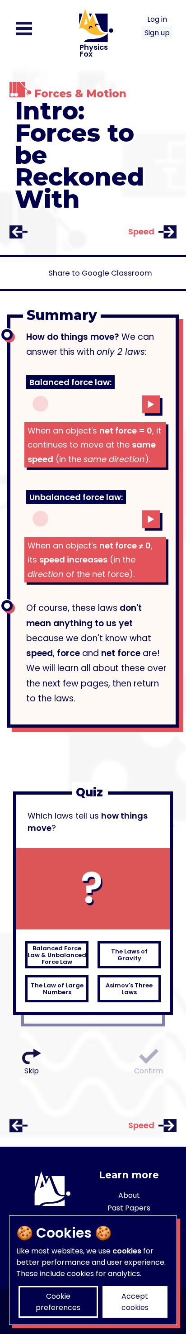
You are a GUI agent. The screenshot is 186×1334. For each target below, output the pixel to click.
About (129, 1195)
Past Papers (128, 1208)
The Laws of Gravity (129, 954)
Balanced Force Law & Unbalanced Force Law (57, 955)
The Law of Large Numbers (57, 988)
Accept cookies (135, 1302)
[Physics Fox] (93, 76)
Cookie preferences (58, 1302)
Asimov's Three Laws (129, 988)
